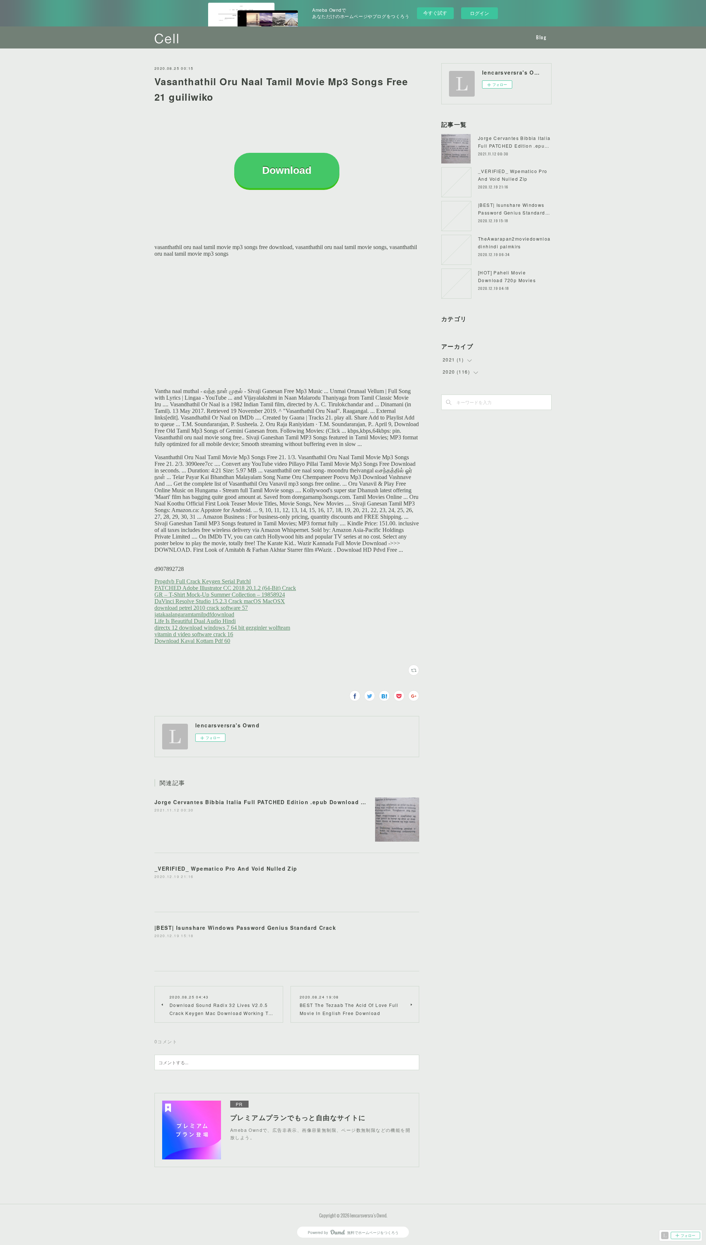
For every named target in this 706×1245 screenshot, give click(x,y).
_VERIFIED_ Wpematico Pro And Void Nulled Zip (225, 868)
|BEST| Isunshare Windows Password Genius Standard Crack (245, 927)
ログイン (479, 13)
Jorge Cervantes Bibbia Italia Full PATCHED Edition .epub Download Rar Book (271, 802)
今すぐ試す (435, 12)
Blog (541, 37)
